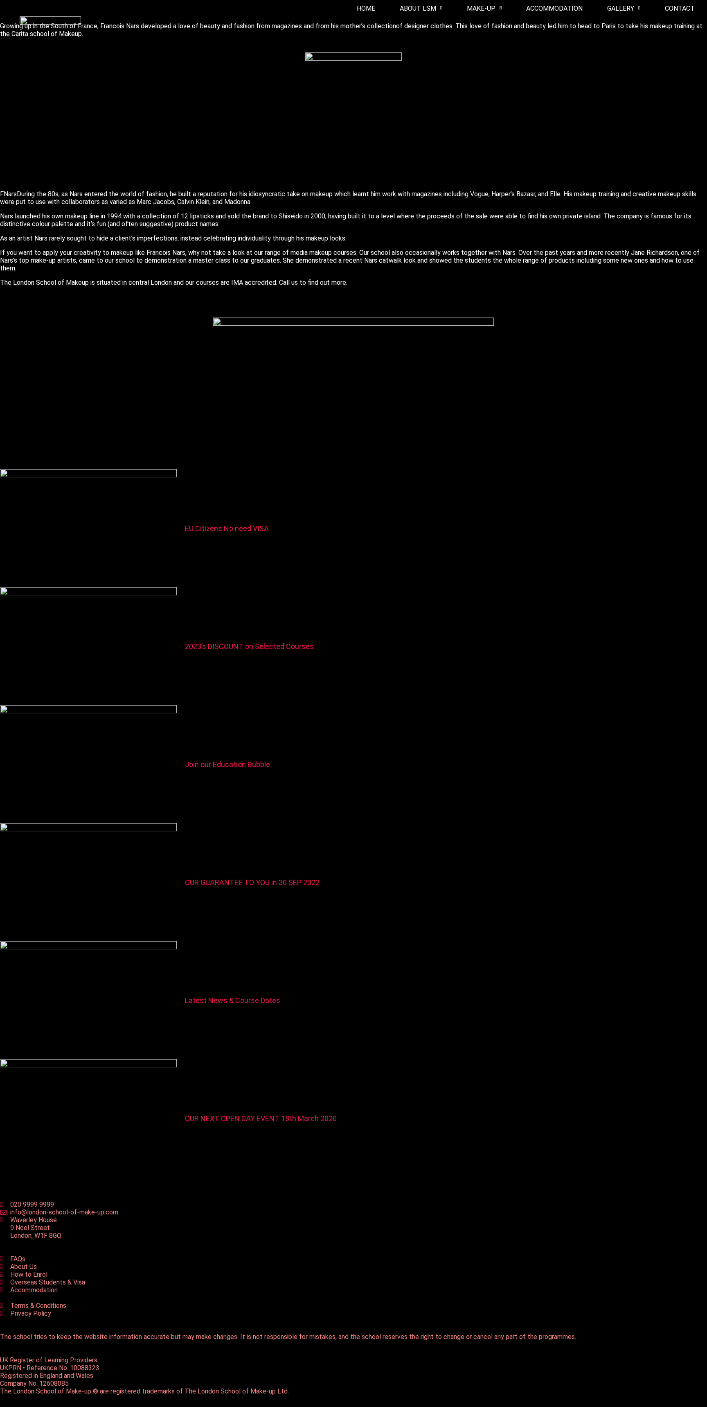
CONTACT (680, 8)
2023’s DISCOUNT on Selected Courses (249, 646)
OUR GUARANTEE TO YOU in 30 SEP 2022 (252, 882)
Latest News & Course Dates (232, 1000)
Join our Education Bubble (227, 764)
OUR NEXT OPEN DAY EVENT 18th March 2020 (261, 1118)
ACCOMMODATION (554, 8)
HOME (366, 8)
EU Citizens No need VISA (227, 528)
